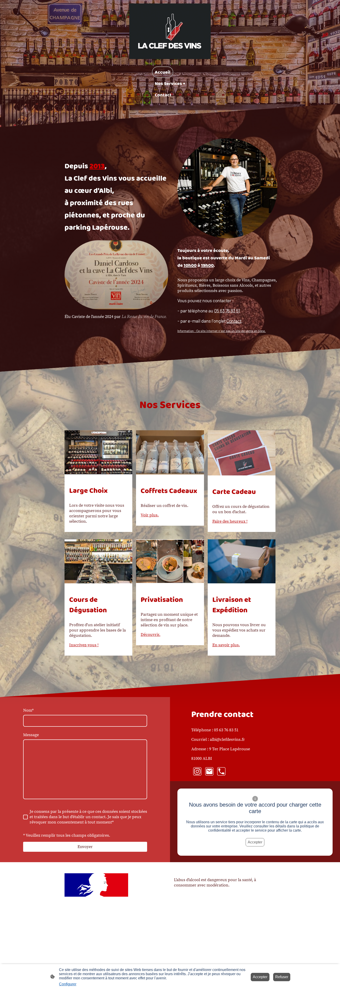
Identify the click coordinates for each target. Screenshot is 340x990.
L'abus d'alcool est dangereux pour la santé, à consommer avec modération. (215, 882)
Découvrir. (150, 634)
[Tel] (221, 771)
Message (31, 735)
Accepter (255, 842)
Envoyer (85, 846)
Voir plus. (150, 515)
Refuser (281, 977)
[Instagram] (197, 771)
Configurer (67, 984)
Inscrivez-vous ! (84, 645)
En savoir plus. (226, 645)
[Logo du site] (169, 31)
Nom (28, 710)
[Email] (209, 771)
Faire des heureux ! (229, 521)
